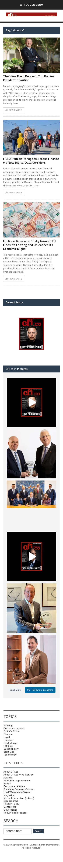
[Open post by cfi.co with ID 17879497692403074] (31, 453)
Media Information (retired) (19, 798)
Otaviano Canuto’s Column (19, 789)
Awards (8, 777)
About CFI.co (11, 771)
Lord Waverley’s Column (17, 792)
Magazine (9, 795)
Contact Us (10, 806)
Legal (7, 737)
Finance (8, 734)
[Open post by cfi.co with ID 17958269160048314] (31, 556)
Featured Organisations (17, 780)
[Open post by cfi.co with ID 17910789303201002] (31, 402)
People (7, 783)
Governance (11, 809)
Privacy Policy (11, 803)
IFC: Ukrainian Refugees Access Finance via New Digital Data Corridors (31, 160)
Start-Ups (9, 751)
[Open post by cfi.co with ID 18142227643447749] (31, 608)
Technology (10, 754)
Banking (8, 725)
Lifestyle (8, 740)
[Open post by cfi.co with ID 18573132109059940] (31, 505)
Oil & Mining (10, 743)
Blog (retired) (11, 800)
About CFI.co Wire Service (19, 774)
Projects (8, 745)
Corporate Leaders (14, 728)
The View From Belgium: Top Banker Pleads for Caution (28, 78)
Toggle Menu (33, 4)
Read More (15, 110)
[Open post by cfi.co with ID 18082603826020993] (31, 659)
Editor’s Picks (11, 731)
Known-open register (15, 812)
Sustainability (11, 748)
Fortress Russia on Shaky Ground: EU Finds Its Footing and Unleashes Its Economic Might (29, 245)
